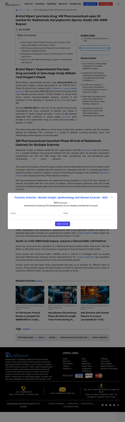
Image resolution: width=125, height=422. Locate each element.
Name (13, 213)
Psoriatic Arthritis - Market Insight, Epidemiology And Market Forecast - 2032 (61, 197)
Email (65, 213)
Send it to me (62, 224)
